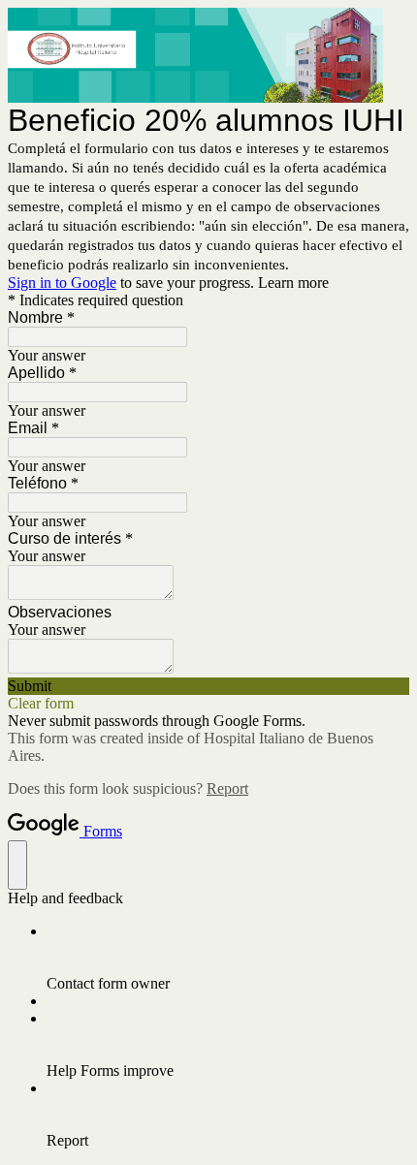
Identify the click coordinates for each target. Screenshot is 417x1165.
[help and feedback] (17, 865)
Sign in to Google (62, 282)
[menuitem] (228, 957)
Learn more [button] (293, 282)
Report (227, 788)
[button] (208, 686)
